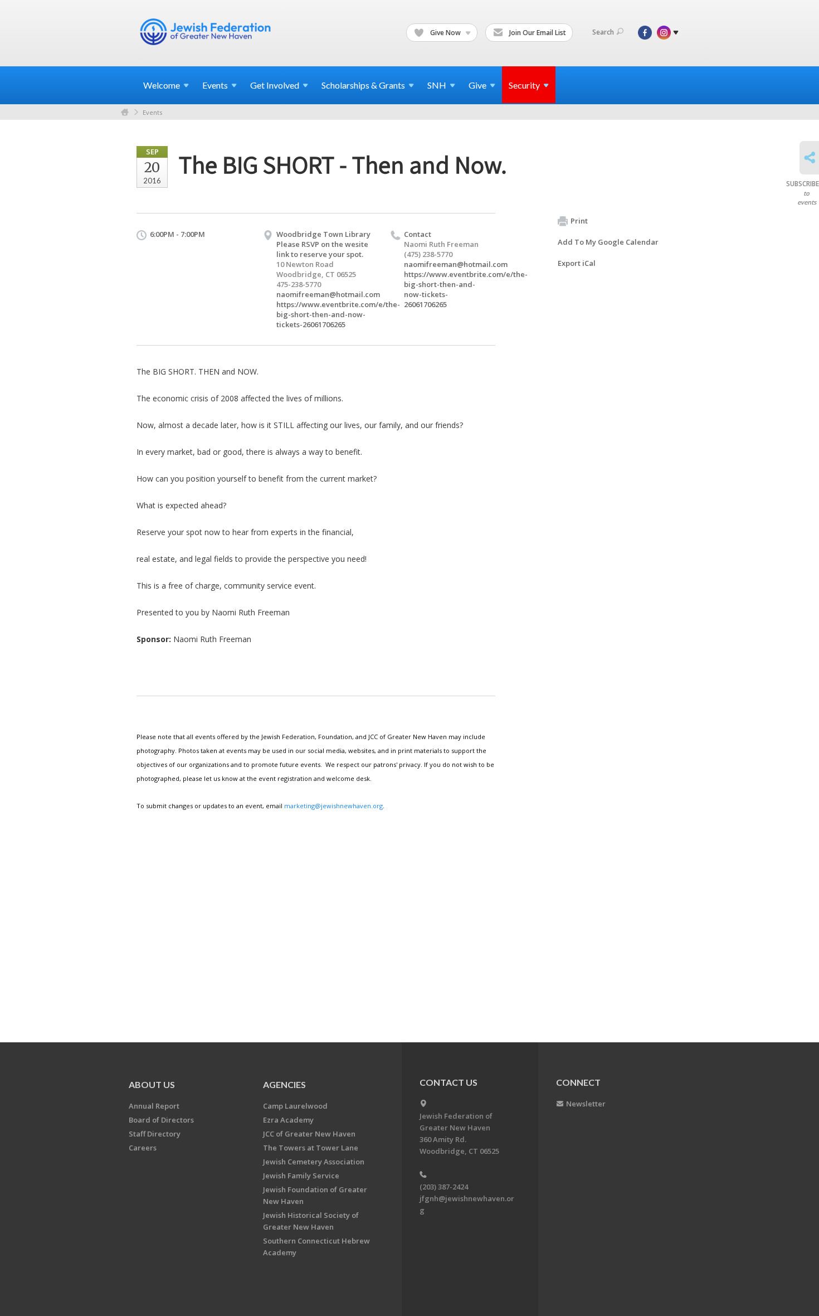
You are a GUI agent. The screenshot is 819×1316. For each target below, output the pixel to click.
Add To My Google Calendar (608, 242)
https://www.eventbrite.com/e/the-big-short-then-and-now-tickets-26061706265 (338, 314)
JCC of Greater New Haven (309, 1134)
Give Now (445, 32)
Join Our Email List (537, 32)
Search (603, 32)
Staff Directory (155, 1134)
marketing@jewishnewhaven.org (333, 806)
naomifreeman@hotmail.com (328, 294)
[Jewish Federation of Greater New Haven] (206, 31)
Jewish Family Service (301, 1176)
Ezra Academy (288, 1120)
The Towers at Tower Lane (310, 1148)
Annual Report (154, 1106)
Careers (143, 1148)
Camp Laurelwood (295, 1106)
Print (579, 221)
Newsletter (586, 1104)
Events (152, 112)
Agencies (284, 1084)
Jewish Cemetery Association (313, 1162)
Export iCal (577, 263)
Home (125, 112)
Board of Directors (161, 1120)
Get (274, 85)
